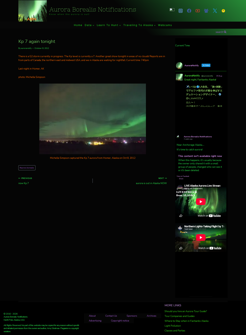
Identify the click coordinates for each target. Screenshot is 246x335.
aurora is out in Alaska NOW (151, 181)
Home (78, 25)
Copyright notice (120, 320)
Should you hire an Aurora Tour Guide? (186, 311)
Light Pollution (173, 325)
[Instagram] (180, 11)
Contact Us (111, 316)
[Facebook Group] (206, 11)
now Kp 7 (25, 181)
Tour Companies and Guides (180, 316)
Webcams (165, 25)
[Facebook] (189, 11)
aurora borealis (27, 167)
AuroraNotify (192, 75)
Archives (151, 316)
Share (181, 179)
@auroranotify (207, 76)
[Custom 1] (223, 11)
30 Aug (219, 76)
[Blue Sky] (172, 11)
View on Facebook (183, 176)
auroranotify (26, 48)
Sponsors (132, 316)
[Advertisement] (200, 274)
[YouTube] (198, 11)
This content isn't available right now (200, 156)
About (92, 316)
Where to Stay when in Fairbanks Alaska (186, 321)
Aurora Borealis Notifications (198, 136)
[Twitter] (215, 11)
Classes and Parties (175, 330)
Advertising (95, 320)
